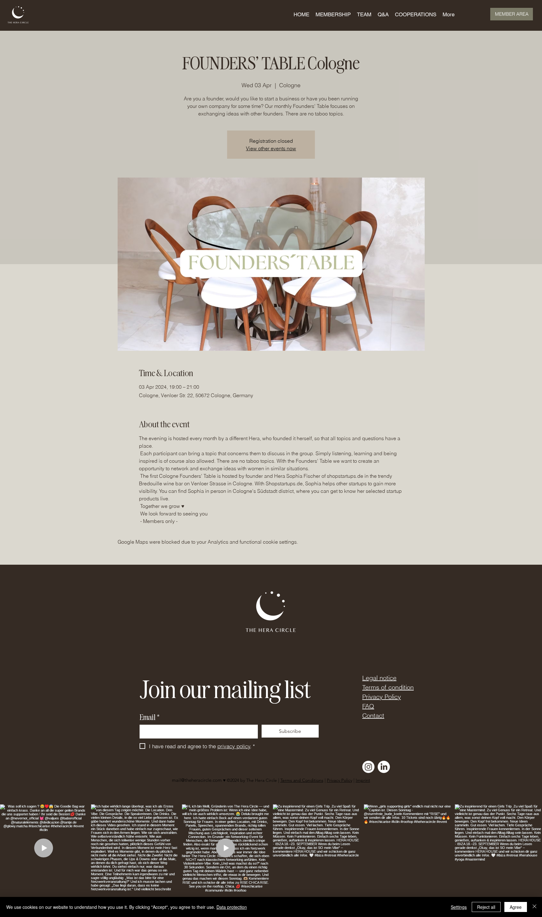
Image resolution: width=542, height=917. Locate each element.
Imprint (363, 780)
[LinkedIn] (384, 767)
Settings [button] (459, 907)
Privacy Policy (381, 697)
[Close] (534, 907)
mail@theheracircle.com (197, 780)
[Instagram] (368, 767)
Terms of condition (388, 687)
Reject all (486, 907)
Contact (373, 715)
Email (149, 717)
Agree (516, 907)
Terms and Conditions (301, 780)
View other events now (271, 148)
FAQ (368, 706)
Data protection (231, 907)
